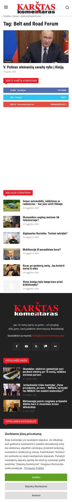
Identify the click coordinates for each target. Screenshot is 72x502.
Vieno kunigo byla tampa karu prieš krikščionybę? (43, 283)
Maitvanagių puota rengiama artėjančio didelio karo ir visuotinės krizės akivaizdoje (45, 404)
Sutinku (36, 477)
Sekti (63, 97)
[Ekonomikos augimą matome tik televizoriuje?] (11, 222)
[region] (36, 465)
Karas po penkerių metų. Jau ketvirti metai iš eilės (43, 267)
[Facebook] (17, 347)
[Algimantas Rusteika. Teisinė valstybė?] (11, 238)
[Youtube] (26, 347)
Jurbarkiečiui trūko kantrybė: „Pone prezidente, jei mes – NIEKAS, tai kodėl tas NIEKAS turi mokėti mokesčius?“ (45, 388)
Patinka (62, 90)
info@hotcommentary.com (48, 335)
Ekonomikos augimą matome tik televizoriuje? (41, 219)
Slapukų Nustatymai (36, 486)
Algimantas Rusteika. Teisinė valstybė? (45, 233)
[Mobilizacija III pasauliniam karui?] (11, 254)
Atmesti (36, 495)
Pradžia (7, 16)
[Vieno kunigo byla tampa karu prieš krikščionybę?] (11, 286)
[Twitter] (36, 347)
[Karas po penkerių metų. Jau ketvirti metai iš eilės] (11, 270)
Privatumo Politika (34, 468)
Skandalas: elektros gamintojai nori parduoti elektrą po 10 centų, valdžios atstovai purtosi (44, 371)
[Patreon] (46, 347)
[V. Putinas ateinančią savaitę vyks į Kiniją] (36, 46)
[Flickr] (55, 347)
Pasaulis (8, 61)
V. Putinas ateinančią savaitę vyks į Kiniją (33, 67)
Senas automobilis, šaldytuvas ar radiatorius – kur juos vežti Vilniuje (43, 203)
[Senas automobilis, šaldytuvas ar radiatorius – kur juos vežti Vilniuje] (11, 205)
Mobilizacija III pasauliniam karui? (42, 249)
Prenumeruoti (58, 104)
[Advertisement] (36, 148)
